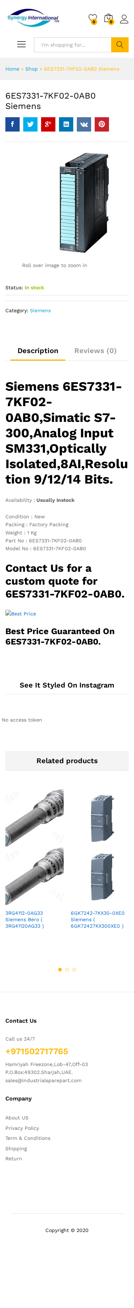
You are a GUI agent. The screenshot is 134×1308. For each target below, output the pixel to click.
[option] (34, 865)
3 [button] (74, 969)
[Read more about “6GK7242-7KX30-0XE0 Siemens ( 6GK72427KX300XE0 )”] (82, 901)
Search (120, 44)
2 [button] (67, 969)
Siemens (40, 310)
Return (13, 1158)
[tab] (37, 354)
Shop (31, 69)
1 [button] (60, 969)
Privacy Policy (22, 1128)
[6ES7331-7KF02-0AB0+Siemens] (30, 124)
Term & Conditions (27, 1138)
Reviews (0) (95, 350)
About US (17, 1118)
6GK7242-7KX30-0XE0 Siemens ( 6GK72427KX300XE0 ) (98, 919)
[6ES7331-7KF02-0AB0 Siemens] (12, 124)
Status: (14, 287)
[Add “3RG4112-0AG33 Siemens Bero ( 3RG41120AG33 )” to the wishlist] (50, 901)
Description (38, 350)
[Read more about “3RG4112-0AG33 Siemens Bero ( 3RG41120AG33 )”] (17, 901)
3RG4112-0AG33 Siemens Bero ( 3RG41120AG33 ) (24, 919)
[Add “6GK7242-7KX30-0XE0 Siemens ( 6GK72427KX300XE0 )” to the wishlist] (115, 901)
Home (12, 69)
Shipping (16, 1148)
